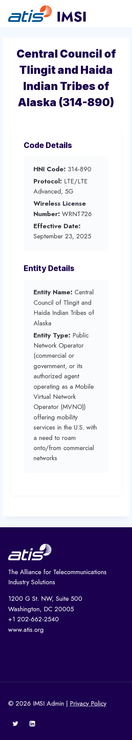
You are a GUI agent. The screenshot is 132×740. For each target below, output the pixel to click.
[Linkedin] (32, 723)
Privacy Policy (88, 703)
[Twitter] (15, 723)
